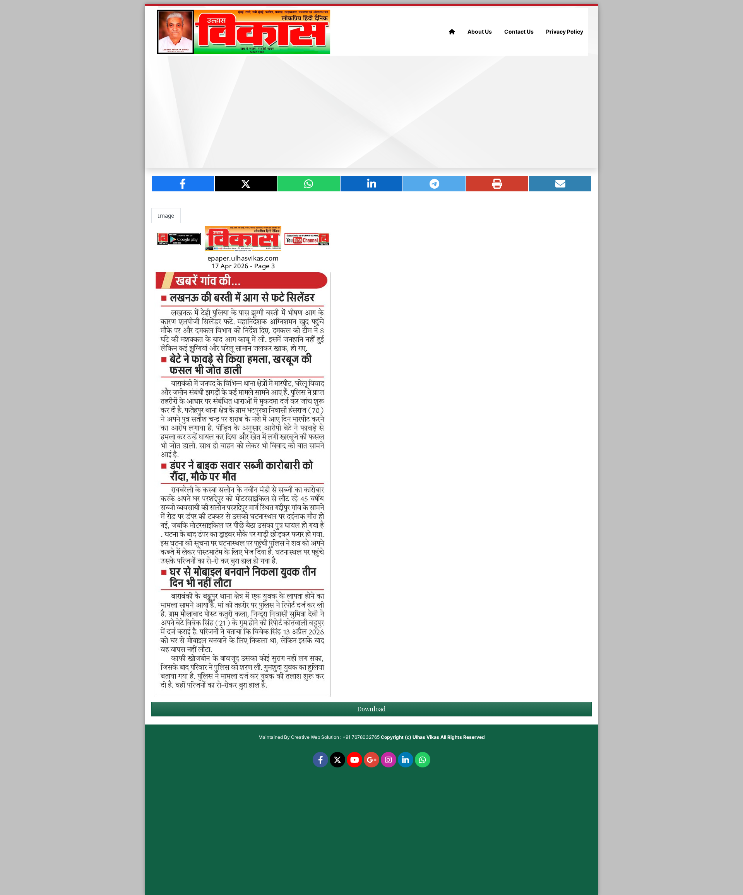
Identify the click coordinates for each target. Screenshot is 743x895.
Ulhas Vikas (426, 737)
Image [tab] (166, 215)
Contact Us (519, 31)
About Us (479, 31)
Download (371, 709)
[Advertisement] (371, 112)
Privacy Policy (564, 31)
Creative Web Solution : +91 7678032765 (335, 737)
